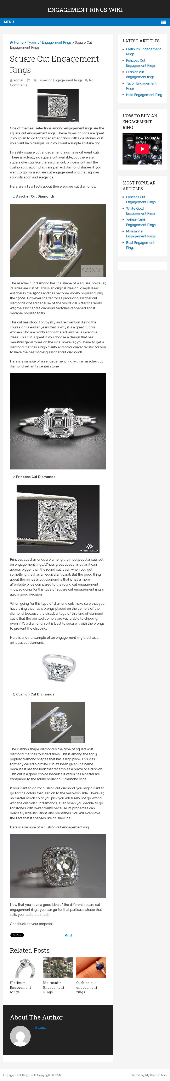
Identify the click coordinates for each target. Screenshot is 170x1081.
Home (18, 42)
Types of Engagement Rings (49, 42)
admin (18, 80)
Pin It (68, 935)
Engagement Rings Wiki (85, 10)
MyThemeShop (156, 1075)
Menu (9, 22)
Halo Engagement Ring (144, 95)
